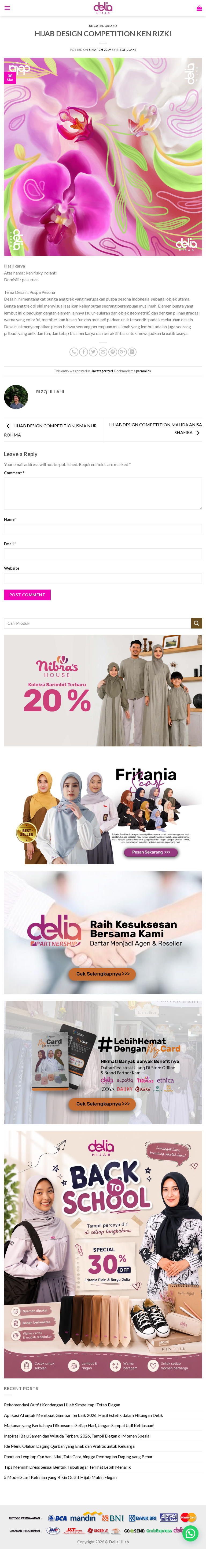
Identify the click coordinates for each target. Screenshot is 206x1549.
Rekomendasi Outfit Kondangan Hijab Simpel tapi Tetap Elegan (62, 1404)
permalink (143, 371)
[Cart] (199, 8)
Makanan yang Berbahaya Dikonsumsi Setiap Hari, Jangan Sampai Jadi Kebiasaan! (79, 1425)
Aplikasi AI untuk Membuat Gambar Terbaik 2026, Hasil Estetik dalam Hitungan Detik (83, 1415)
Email (10, 543)
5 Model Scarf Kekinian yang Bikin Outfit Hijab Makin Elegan (60, 1477)
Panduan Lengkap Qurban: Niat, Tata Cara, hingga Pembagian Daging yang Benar (78, 1456)
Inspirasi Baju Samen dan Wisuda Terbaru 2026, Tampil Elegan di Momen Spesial (77, 1435)
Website (11, 568)
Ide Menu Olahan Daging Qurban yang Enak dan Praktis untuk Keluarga (69, 1446)
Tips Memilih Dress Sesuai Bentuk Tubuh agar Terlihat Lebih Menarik (67, 1466)
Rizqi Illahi (126, 49)
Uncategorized (103, 25)
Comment (14, 473)
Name (10, 519)
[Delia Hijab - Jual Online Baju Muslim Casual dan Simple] (103, 8)
